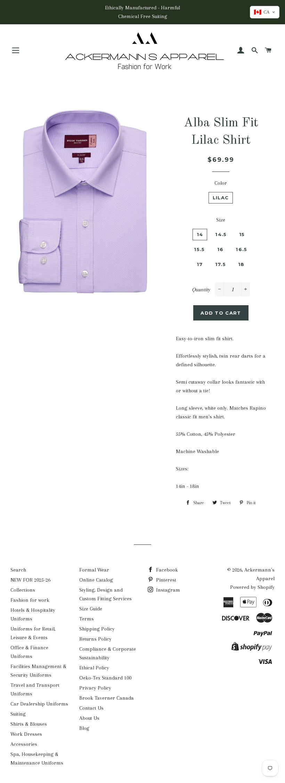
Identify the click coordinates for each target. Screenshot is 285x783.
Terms (86, 619)
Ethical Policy (94, 668)
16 (220, 249)
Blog (84, 728)
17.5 (220, 264)
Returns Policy (95, 639)
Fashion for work (29, 600)
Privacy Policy (95, 688)
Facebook (166, 570)
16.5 (241, 249)
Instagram (167, 590)
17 (200, 264)
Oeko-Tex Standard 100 (105, 678)
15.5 (199, 249)
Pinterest (165, 580)
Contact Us (91, 708)
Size (220, 220)
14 (200, 234)
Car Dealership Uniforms (39, 704)
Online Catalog (96, 580)
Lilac (221, 197)
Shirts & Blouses (28, 724)
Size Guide (90, 609)
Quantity (201, 289)
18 (241, 264)
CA (261, 12)
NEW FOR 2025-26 (30, 580)
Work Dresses (26, 734)
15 (242, 234)
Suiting (18, 714)
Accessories (23, 744)
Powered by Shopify (252, 587)
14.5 (221, 234)
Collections (22, 590)
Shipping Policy (97, 629)
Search (18, 570)
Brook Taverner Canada (106, 698)
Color (220, 183)
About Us (89, 718)
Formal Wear (94, 570)
